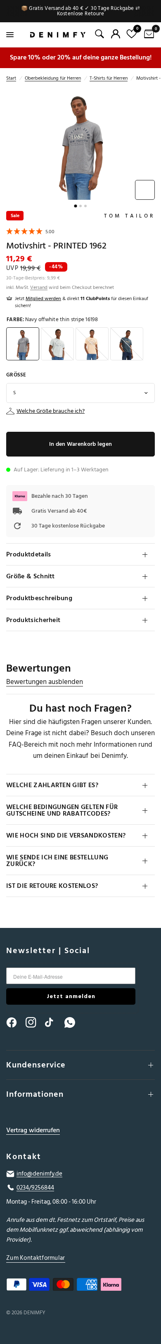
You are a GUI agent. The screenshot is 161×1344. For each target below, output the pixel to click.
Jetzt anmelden (71, 996)
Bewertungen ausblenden (44, 682)
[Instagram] (35, 1022)
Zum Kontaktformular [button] (35, 1257)
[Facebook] (15, 1022)
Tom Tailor (129, 215)
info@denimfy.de (39, 1174)
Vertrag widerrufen (33, 1130)
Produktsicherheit (33, 620)
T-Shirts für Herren (109, 78)
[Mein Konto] (115, 34)
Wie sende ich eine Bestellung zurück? (57, 860)
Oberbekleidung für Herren (53, 78)
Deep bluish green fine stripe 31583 (126, 343)
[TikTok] (54, 1022)
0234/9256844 (35, 1188)
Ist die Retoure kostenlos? (52, 885)
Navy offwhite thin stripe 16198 (22, 343)
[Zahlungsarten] (80, 1286)
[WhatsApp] (73, 1022)
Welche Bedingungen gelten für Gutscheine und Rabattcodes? (62, 810)
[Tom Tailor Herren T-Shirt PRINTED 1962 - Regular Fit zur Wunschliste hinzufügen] (145, 190)
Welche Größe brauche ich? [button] (51, 411)
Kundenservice (36, 1065)
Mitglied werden (43, 299)
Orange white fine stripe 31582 (92, 343)
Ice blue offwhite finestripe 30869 (57, 343)
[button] (30, 233)
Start (11, 78)
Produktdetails (28, 554)
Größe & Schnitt (30, 576)
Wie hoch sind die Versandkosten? (65, 835)
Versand (38, 287)
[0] (147, 34)
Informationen (35, 1094)
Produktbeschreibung (39, 598)
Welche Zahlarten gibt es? (52, 785)
